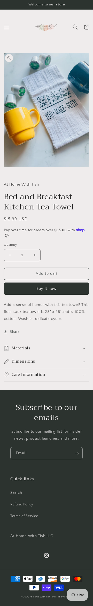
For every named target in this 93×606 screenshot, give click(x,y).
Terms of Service (24, 516)
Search (16, 493)
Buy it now (46, 288)
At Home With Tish (40, 597)
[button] (6, 27)
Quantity (10, 244)
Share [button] (15, 332)
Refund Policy (21, 504)
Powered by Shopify (61, 597)
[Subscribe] (76, 453)
